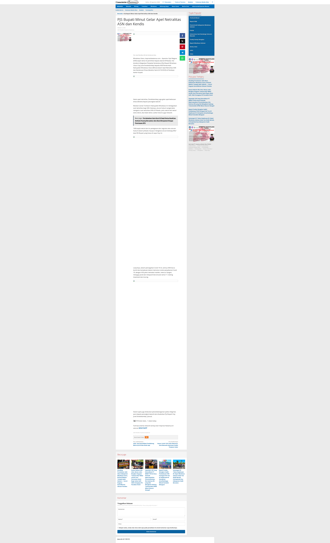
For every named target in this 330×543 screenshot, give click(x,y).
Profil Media (205, 147)
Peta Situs (207, 150)
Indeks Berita (192, 145)
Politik (192, 30)
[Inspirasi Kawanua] (127, 2)
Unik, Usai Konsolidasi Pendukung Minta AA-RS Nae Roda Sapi (143, 443)
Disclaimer (200, 150)
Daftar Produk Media (202, 145)
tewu (191, 54)
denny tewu (193, 47)
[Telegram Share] (182, 52)
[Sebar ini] (182, 35)
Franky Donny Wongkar (197, 39)
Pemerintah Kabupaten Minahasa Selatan (200, 26)
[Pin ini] (182, 46)
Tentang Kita (198, 149)
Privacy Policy (192, 150)
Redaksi (191, 149)
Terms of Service (207, 149)
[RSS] (146, 437)
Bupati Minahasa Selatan (197, 43)
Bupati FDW (193, 21)
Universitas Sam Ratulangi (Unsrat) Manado (201, 35)
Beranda (120, 13)
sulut (191, 50)
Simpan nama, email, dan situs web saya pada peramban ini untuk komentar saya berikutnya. (148, 528)
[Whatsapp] (182, 58)
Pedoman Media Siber (194, 147)
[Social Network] (212, 2)
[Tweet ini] (182, 41)
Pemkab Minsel (194, 18)
